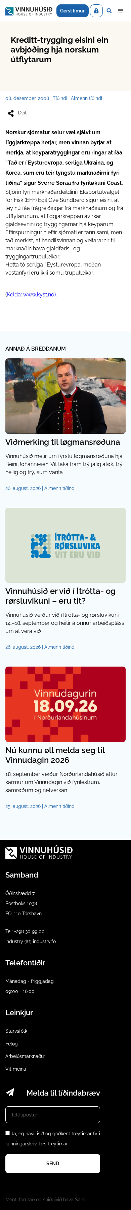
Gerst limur (72, 10)
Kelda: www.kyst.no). (32, 294)
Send (52, 1163)
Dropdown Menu (121, 10)
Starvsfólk (16, 1031)
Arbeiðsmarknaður (25, 1056)
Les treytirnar (53, 1143)
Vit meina (15, 1069)
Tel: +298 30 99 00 (25, 931)
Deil (22, 112)
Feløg (11, 1043)
